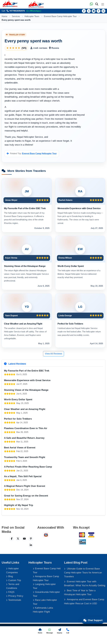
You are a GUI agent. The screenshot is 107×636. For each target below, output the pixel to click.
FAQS (11, 592)
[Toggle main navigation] (102, 4)
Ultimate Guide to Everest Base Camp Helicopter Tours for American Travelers (83, 572)
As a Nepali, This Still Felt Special (23, 476)
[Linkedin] (103, 11)
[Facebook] (84, 11)
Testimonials (14, 600)
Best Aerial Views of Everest (19, 447)
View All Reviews (53, 353)
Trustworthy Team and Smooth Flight (24, 457)
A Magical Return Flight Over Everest (24, 486)
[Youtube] (94, 11)
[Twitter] (89, 11)
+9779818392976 (17, 11)
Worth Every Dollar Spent (71, 266)
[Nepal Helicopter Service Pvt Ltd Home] (10, 4)
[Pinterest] (98, 11)
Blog (10, 576)
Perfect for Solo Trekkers (70, 323)
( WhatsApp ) (34, 11)
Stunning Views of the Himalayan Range (25, 266)
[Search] (97, 4)
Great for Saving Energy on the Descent (26, 495)
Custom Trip (14, 580)
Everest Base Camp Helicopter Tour (39, 153)
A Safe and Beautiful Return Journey (24, 438)
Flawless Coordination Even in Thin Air (25, 428)
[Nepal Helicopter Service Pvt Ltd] (36, 4)
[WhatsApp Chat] (91, 4)
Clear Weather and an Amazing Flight (23, 323)
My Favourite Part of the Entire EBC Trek (25, 208)
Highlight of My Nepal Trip (18, 505)
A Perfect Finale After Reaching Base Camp (28, 466)
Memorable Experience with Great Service (79, 208)
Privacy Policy (15, 596)
